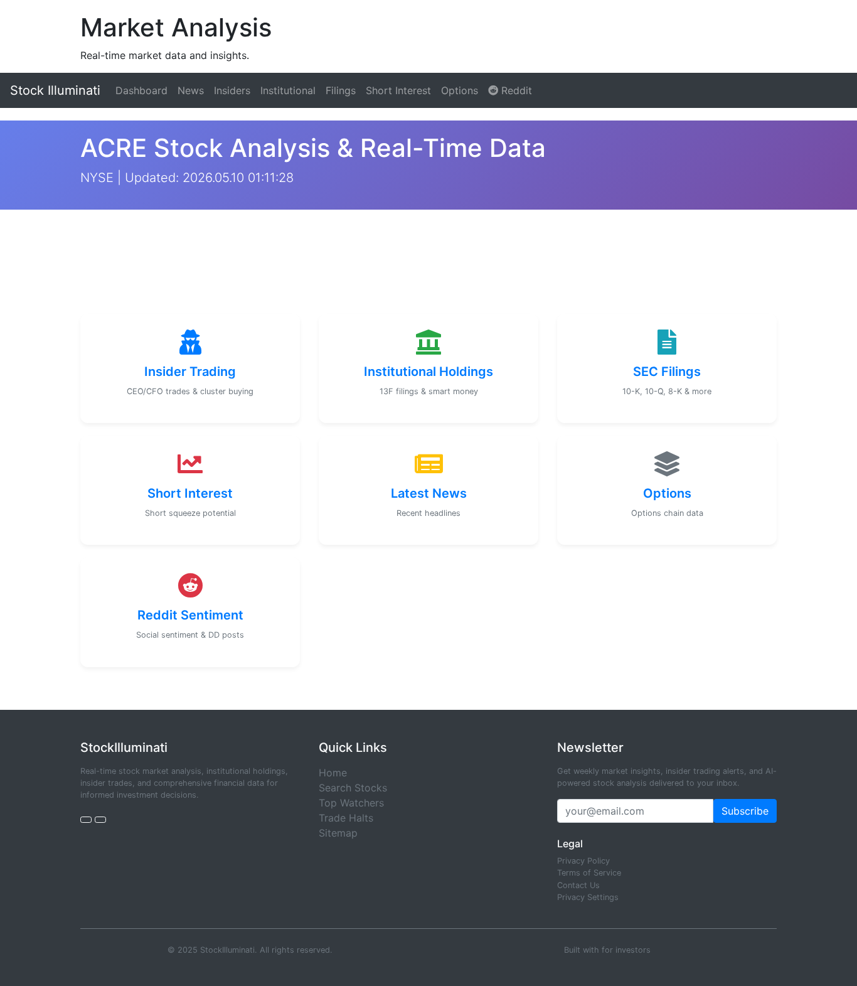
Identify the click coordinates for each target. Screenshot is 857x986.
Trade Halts (346, 818)
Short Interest (398, 90)
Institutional (288, 90)
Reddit (515, 90)
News (191, 90)
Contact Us (578, 885)
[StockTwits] (100, 820)
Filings (341, 90)
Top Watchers (351, 802)
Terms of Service (589, 872)
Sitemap (338, 833)
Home (333, 772)
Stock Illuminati (55, 90)
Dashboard (141, 90)
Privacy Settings (588, 897)
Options (459, 90)
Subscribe (745, 811)
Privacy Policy (583, 860)
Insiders (232, 90)
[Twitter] (86, 820)
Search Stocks (353, 787)
